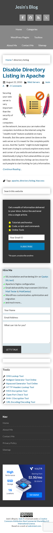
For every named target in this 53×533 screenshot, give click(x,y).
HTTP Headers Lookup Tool (20, 387)
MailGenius (24, 291)
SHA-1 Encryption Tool (17, 398)
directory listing (27, 180)
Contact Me (8, 436)
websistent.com (34, 526)
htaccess (40, 180)
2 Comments (16, 85)
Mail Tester (11, 291)
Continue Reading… (12, 169)
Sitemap (7, 449)
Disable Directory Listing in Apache (24, 73)
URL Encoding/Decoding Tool (20, 402)
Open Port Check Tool (17, 394)
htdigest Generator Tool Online (21, 379)
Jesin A (21, 519)
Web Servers (33, 82)
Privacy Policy (10, 443)
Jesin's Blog (26, 7)
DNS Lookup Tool (14, 376)
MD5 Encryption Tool (16, 390)
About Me (8, 429)
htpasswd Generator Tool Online (22, 383)
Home (6, 423)
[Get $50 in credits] (24, 499)
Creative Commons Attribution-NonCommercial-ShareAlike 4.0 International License (26, 521)
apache (15, 180)
